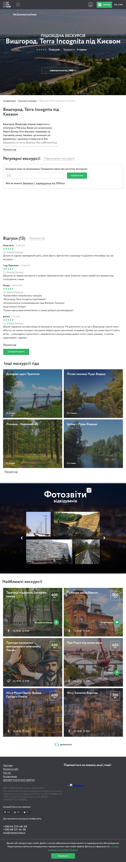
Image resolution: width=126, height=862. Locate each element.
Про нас (7, 773)
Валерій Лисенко (15, 252)
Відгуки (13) (14, 238)
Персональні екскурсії (59, 158)
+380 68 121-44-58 (14, 829)
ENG (121, 5)
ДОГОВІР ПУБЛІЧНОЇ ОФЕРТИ (19, 780)
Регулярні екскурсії (21, 159)
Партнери (8, 765)
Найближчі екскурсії (22, 582)
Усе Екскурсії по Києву (25, 14)
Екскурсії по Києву (27, 101)
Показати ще (9, 150)
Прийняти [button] (63, 856)
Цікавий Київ (9, 101)
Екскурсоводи (10, 776)
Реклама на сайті (10, 769)
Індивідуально (63, 70)
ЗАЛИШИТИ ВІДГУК (16, 352)
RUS (116, 5)
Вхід (90, 5)
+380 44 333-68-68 (15, 826)
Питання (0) (37, 238)
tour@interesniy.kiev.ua (14, 833)
